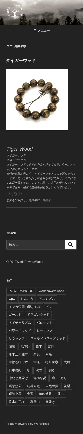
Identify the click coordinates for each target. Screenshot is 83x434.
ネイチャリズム (20, 322)
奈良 (36, 354)
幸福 (48, 354)
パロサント (45, 322)
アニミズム (47, 298)
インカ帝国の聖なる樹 (25, 306)
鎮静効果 (45, 394)
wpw (12, 298)
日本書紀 (15, 370)
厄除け (25, 346)
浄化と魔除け (18, 378)
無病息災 (39, 378)
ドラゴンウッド (38, 314)
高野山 (35, 402)
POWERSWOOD (21, 291)
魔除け (50, 402)
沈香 (39, 370)
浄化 (51, 370)
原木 (39, 346)
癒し (63, 378)
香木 (60, 394)
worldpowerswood (51, 291)
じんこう (27, 298)
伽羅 (12, 346)
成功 (67, 362)
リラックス (17, 338)
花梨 (67, 386)
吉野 (51, 346)
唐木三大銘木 (18, 354)
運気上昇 (15, 394)
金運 (30, 394)
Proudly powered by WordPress (27, 423)
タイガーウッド (21, 60)
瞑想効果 (15, 386)
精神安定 (33, 386)
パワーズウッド (20, 330)
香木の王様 (17, 402)
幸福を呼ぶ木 (18, 362)
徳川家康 (51, 362)
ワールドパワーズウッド (47, 338)
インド (51, 306)
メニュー (44, 30)
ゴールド (15, 314)
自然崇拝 (51, 386)
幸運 (36, 362)
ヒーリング (45, 330)
